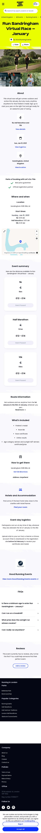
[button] (20, 242)
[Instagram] (14, 809)
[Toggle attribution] (37, 252)
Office (4, 786)
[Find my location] (36, 238)
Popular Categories (10, 698)
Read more (19, 410)
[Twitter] (9, 809)
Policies (5, 767)
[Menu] (8, 4)
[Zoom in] (36, 231)
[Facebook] (4, 809)
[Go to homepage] (20, 4)
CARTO (14, 253)
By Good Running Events (22, 40)
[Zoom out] (36, 234)
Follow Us (6, 801)
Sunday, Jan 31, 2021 (20, 215)
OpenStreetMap (23, 253)
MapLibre (7, 253)
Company (6, 747)
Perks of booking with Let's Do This (20, 179)
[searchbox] (20, 11)
